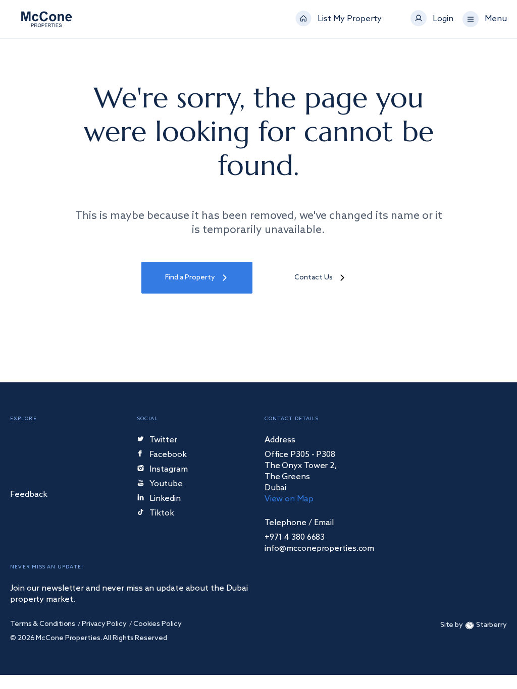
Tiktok (161, 513)
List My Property (350, 19)
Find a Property (190, 277)
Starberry (491, 625)
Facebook (168, 455)
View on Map (289, 499)
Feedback (28, 495)
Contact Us (313, 277)
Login (443, 19)
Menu (496, 19)
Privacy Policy (104, 624)
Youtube (166, 484)
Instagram (168, 470)
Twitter (163, 440)
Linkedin (165, 499)
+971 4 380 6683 (295, 538)
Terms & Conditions (42, 624)
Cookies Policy (157, 624)
